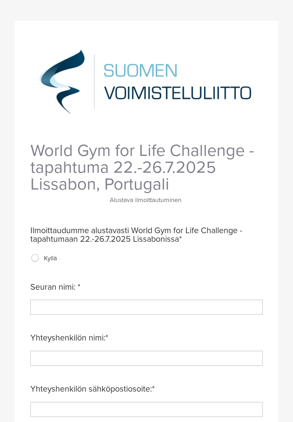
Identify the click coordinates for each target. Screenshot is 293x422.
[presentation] (35, 258)
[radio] (35, 257)
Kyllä (50, 258)
